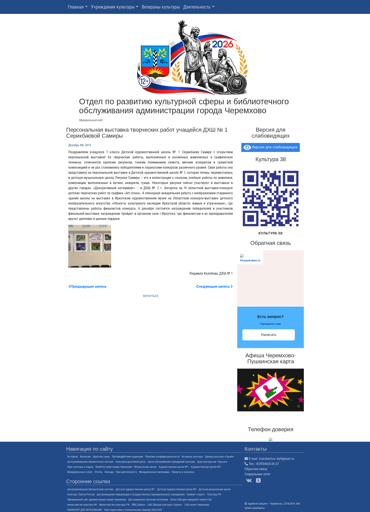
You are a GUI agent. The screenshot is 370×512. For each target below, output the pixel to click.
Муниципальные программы (154, 472)
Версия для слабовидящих (274, 147)
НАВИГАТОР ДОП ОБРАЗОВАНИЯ (84, 509)
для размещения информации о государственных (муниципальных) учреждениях (141, 494)
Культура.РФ (214, 494)
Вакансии (85, 456)
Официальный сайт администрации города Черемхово (96, 499)
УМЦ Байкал (138, 504)
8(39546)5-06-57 (267, 464)
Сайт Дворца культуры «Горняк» (164, 504)
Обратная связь (101, 456)
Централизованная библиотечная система (90, 461)
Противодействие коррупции (127, 456)
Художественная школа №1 (174, 466)
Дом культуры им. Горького (212, 461)
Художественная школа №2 (206, 466)
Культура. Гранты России (81, 494)
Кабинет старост (196, 494)
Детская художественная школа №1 (135, 489)
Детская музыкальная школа (215, 489)
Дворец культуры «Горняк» (219, 456)
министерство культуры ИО (82, 504)
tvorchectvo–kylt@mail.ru (276, 459)
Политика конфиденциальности (162, 456)
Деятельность (197, 7)
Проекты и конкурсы (183, 472)
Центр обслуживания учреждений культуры (171, 461)
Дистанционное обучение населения (148, 499)
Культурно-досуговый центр (131, 461)
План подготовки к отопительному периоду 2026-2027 (133, 509)
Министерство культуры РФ (114, 504)
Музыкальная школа (145, 466)
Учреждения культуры (113, 7)
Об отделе (72, 456)
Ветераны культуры (161, 7)
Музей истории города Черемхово (113, 466)
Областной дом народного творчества (191, 499)
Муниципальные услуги (79, 472)
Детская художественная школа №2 (177, 489)
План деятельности (126, 472)
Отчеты (98, 472)
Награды (109, 472)
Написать (268, 335)
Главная (76, 7)
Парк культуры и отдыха (80, 466)
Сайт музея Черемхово (196, 504)
